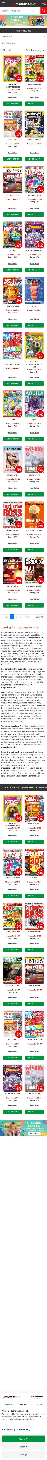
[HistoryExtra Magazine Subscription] (12, 179)
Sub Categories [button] (9, 43)
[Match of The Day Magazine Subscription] (12, 345)
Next (27, 616)
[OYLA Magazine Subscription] (34, 290)
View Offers (12, 97)
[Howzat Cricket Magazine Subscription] (34, 124)
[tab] (23, 36)
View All (39, 616)
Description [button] (7, 36)
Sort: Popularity (34, 50)
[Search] (43, 10)
